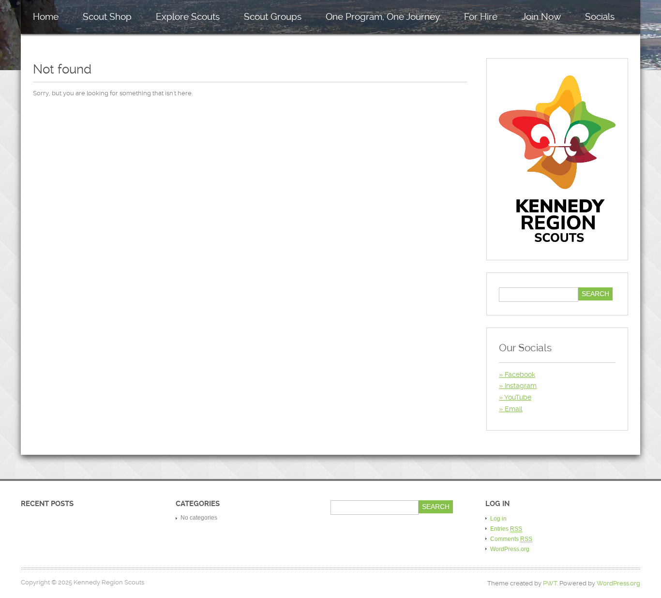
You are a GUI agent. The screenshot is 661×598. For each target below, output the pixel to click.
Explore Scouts (188, 16)
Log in (498, 518)
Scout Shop (107, 16)
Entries (506, 528)
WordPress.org (509, 549)
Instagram (521, 385)
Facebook (520, 374)
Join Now (541, 16)
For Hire (480, 16)
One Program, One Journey (383, 16)
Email (514, 409)
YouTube (517, 397)
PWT (550, 583)
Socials (600, 16)
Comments (511, 539)
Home (46, 16)
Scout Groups (272, 16)
